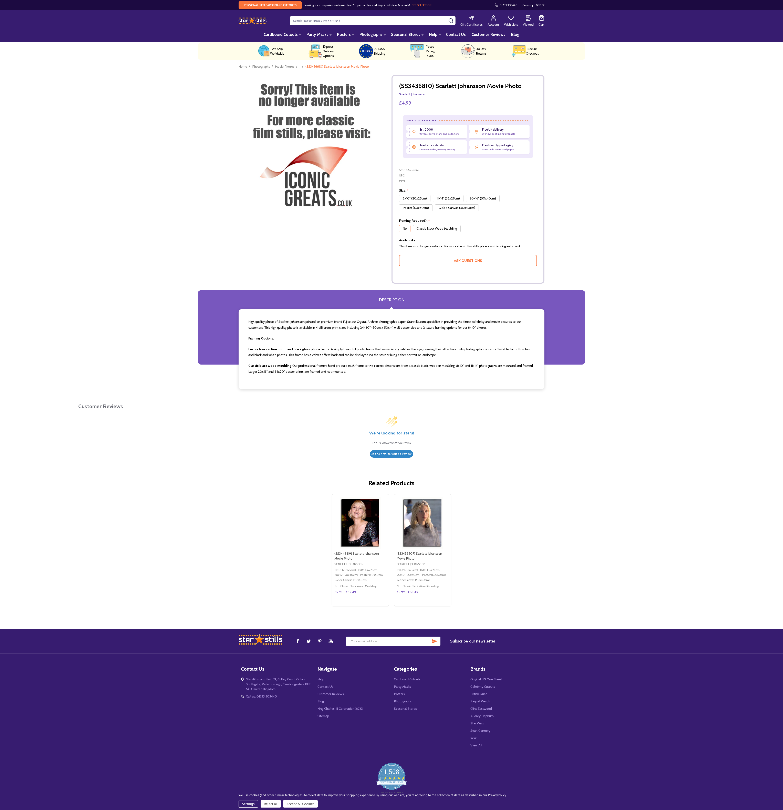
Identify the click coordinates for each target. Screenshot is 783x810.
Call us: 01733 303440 (261, 696)
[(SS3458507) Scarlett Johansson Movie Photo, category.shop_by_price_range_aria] (423, 523)
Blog (515, 34)
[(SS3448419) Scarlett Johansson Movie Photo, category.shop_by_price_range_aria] (360, 523)
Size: (404, 190)
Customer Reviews (488, 34)
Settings (248, 804)
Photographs (371, 34)
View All (476, 745)
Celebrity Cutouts (482, 687)
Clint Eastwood (481, 709)
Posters (344, 34)
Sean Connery (480, 731)
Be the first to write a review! (391, 454)
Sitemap (323, 716)
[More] (300, 35)
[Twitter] (308, 641)
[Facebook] (297, 641)
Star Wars (477, 723)
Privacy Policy (497, 795)
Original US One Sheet (486, 679)
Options (367, 604)
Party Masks (317, 34)
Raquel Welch (480, 701)
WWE (474, 738)
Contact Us (456, 34)
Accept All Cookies (300, 804)
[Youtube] (330, 641)
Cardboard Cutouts (281, 34)
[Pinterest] (319, 641)
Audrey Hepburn (482, 716)
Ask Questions (468, 260)
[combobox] (373, 20)
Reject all (271, 804)
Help (433, 34)
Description (391, 299)
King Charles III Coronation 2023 (340, 709)
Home (243, 66)
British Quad (478, 694)
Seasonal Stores (405, 34)
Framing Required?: (414, 221)
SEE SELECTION (421, 5)
